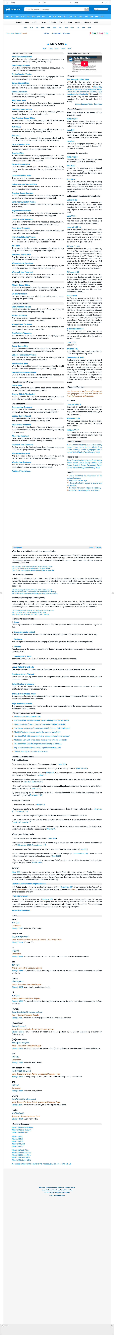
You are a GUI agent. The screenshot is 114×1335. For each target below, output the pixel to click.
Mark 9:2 (42, 775)
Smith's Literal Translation (22, 333)
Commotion (76, 445)
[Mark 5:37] (3, 598)
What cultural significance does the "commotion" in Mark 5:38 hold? (40, 724)
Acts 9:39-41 (72, 296)
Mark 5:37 (50, 773)
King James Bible (19, 100)
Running (76, 450)
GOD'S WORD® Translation (22, 219)
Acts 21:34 (71, 179)
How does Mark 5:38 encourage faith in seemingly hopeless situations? (42, 736)
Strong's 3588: (18, 971)
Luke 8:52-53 (72, 200)
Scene (83, 450)
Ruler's (69, 450)
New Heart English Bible (21, 254)
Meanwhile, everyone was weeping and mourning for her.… (33, 610)
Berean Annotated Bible (21, 164)
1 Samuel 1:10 (72, 349)
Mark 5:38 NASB (18, 1144)
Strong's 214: (17, 1105)
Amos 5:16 (23, 811)
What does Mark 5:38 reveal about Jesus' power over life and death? (40, 740)
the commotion (83, 92)
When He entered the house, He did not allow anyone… (31, 568)
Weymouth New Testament (22, 272)
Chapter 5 (17, 33)
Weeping (91, 452)
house (80, 89)
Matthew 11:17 (72, 430)
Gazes (89, 445)
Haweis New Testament (21, 425)
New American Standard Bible (23, 118)
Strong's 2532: (18, 928)
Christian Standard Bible (21, 176)
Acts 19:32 (71, 166)
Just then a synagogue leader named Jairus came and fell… (33, 570)
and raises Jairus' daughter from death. (84, 490)
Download (98, 104)
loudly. (85, 94)
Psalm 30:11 (37, 863)
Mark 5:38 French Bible (21, 1157)
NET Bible (16, 246)
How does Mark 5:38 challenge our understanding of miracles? (38, 744)
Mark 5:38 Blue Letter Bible (22, 1127)
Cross (51, 48)
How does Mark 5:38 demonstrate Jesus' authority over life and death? (41, 720)
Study (57, 48)
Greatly (99, 445)
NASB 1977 (16, 136)
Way (86, 452)
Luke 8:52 (83, 849)
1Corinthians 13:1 (66, 887)
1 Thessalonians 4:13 (75, 329)
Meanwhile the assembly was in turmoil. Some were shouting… (34, 592)
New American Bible (20, 364)
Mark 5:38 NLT (17, 1139)
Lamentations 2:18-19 (75, 357)
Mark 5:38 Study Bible (20, 1150)
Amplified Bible (18, 153)
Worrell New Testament (21, 453)
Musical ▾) (86, 53)
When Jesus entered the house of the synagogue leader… (32, 566)
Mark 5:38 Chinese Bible (21, 1155)
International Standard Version (23, 237)
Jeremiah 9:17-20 (74, 404)
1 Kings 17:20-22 (73, 246)
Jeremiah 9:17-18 (74, 227)
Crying (83, 445)
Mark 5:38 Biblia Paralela (21, 1153)
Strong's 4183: (18, 1119)
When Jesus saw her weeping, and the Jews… (29, 612)
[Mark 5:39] (111, 598)
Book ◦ (92, 547)
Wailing (81, 452)
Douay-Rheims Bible (20, 346)
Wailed (75, 452)
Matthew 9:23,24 (73, 418)
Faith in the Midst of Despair (23, 674)
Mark (12, 33)
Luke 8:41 (70, 141)
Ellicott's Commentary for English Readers (29, 884)
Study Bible (17, 547)
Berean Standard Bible (20, 83)
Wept (98, 452)
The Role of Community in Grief (24, 694)
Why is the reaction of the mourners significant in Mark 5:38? (37, 748)
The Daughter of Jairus (23, 656)
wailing (80, 94)
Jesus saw (71, 92)
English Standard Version (22, 74)
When (95, 87)
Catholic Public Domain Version (24, 355)
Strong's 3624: (18, 987)
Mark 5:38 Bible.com (20, 1132)
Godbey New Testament (21, 416)
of (83, 89)
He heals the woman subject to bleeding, (85, 488)
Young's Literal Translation (22, 324)
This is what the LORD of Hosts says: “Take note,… (31, 614)
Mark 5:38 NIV (17, 1136)
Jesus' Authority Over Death (23, 667)
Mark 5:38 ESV (17, 1141)
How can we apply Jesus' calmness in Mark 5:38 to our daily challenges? (42, 728)
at (73, 89)
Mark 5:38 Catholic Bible (21, 1160)
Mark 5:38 (62, 764)
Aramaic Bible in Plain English (23, 394)
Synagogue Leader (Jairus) (24, 632)
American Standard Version (22, 193)
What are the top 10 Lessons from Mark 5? (31, 751)
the (76, 89)
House (75, 447)
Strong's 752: (17, 1018)
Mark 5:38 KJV (17, 1146)
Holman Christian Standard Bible (24, 184)
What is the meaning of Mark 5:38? (27, 717)
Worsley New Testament (21, 462)
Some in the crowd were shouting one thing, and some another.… (35, 593)
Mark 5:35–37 (81, 768)
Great (94, 445)
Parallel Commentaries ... (21, 910)
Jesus (81, 447)
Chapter (98, 547)
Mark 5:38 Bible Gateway (21, 1130)
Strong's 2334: (18, 1032)
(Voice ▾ (80, 53)
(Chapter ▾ (21, 53)
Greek (69, 48)
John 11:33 (71, 216)
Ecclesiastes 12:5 (39, 845)
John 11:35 (71, 342)
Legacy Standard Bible (21, 144)
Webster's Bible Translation (22, 263)
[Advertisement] (58, 530)
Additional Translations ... (21, 471)
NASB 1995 (16, 127)
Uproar (69, 452)
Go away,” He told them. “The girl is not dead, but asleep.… (32, 590)
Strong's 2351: (18, 1048)
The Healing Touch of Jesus (78, 79)
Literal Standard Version (21, 307)
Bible (8, 33)
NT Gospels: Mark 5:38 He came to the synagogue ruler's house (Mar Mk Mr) (41, 1164)
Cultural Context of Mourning (23, 684)
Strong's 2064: (18, 942)
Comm (63, 48)
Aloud (69, 445)
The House (18, 639)
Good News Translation (21, 228)
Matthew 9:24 (72, 157)
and (91, 92)
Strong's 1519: (18, 956)
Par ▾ (27, 53)
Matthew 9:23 (72, 119)
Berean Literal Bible (19, 92)
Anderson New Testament (22, 407)
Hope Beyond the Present (22, 704)
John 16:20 (56, 856)
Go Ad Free (5, 1326)
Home (69, 447)
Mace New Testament (20, 436)
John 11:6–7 (36, 788)
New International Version (22, 57)
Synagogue (91, 450)
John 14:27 (26, 822)
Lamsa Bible (17, 385)
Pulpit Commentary (20, 896)
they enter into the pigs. (78, 480)
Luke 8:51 (70, 130)
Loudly (87, 447)
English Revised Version (21, 211)
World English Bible (19, 294)
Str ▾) (30, 53)
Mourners (17, 647)
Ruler (100, 447)
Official (94, 447)
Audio (45, 48)
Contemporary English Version (24, 202)
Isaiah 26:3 (17, 822)
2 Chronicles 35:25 (24, 845)
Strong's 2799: (18, 1077)
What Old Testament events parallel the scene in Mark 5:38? (37, 732)
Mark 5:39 (51, 829)
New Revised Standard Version (24, 372)
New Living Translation (21, 65)
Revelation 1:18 (36, 795)
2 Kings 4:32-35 (73, 272)
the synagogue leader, (93, 89)
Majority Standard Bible (21, 285)
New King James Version (22, 109)
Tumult (99, 450)
